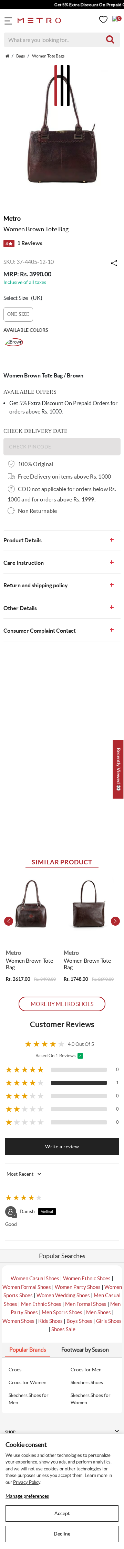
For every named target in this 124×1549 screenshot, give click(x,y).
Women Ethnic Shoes (87, 1278)
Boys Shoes (79, 1321)
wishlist (103, 19)
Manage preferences (27, 1496)
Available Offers (29, 392)
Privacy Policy (26, 1482)
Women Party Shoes (78, 1287)
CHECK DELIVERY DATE (35, 431)
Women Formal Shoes (26, 1287)
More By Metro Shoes (62, 1004)
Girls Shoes (109, 1321)
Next (115, 921)
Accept (62, 1513)
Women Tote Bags (48, 56)
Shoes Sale (63, 1329)
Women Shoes (18, 1321)
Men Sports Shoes (62, 1312)
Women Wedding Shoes (63, 1295)
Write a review (62, 1146)
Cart (115, 18)
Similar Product (62, 862)
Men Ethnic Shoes (41, 1304)
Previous (8, 921)
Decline (62, 1534)
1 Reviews (24, 243)
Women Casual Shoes (35, 1278)
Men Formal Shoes (85, 1304)
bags (20, 56)
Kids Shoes (50, 1321)
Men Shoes (98, 1312)
